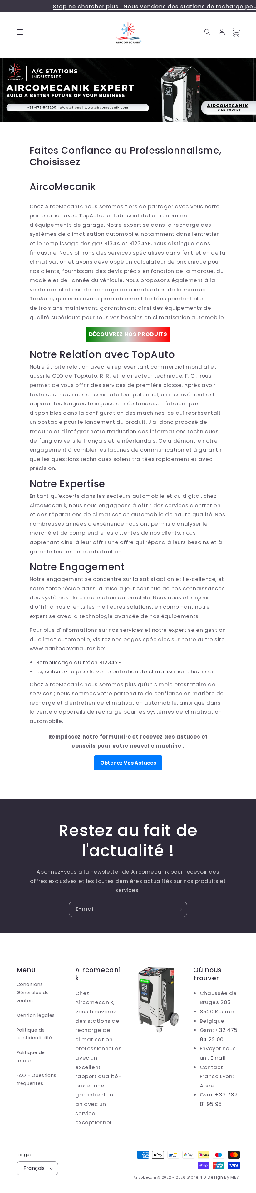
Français (34, 1168)
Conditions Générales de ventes (33, 992)
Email (217, 1058)
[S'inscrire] (179, 909)
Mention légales (36, 1015)
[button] (19, 32)
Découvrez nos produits (128, 334)
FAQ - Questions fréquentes (37, 1079)
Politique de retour (31, 1056)
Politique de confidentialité (34, 1034)
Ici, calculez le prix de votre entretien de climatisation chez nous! (126, 671)
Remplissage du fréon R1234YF (78, 662)
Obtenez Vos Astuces (128, 762)
